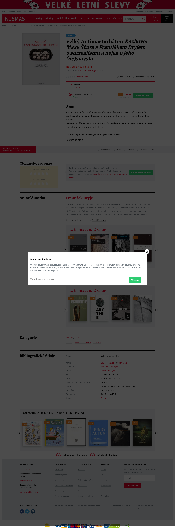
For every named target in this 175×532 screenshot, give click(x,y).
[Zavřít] (147, 251)
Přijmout (135, 280)
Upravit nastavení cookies (42, 279)
